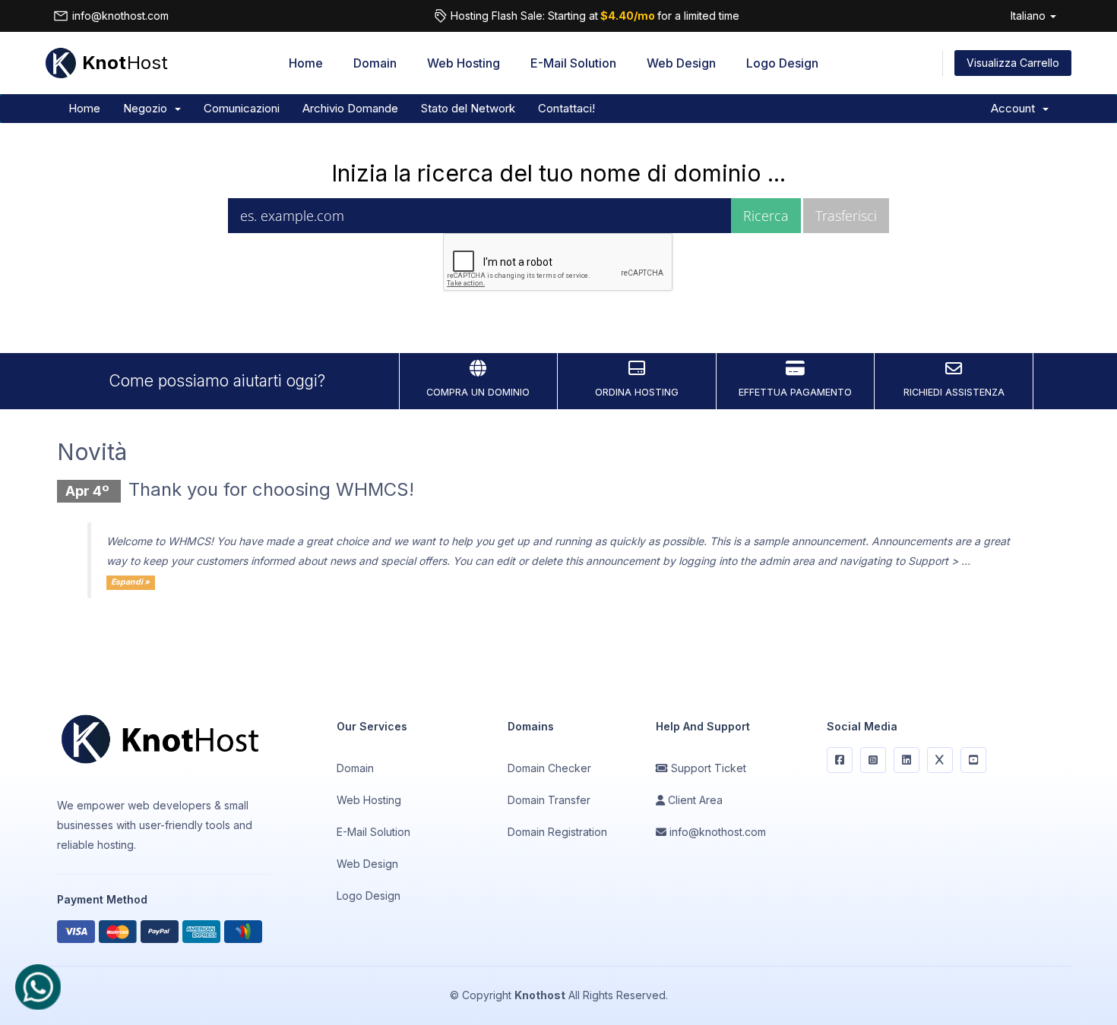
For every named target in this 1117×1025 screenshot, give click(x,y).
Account (1016, 108)
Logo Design (782, 63)
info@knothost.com (120, 15)
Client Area (694, 799)
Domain (375, 63)
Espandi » (130, 582)
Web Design (681, 63)
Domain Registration (557, 831)
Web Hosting (463, 63)
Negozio (148, 108)
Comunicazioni (242, 108)
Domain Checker (549, 768)
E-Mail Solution (573, 63)
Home (306, 63)
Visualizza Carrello (1013, 62)
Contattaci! (566, 108)
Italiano (1030, 15)
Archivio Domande (350, 108)
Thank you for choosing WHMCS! (271, 489)
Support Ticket (707, 768)
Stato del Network (468, 108)
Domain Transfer (549, 799)
